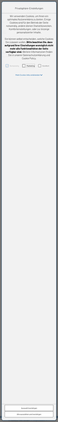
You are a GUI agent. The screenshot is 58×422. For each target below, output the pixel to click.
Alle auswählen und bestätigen (29, 414)
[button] (29, 75)
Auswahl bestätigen (29, 408)
